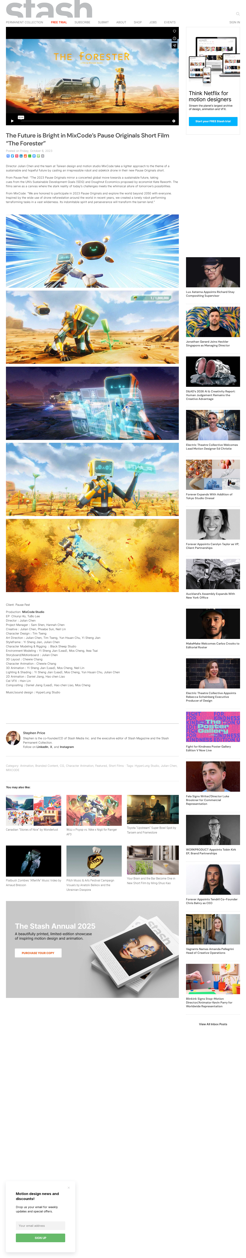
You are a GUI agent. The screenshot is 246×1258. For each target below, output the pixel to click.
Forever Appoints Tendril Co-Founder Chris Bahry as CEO (212, 901)
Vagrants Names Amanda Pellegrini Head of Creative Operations (210, 951)
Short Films (116, 765)
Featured (101, 765)
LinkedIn (42, 747)
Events (170, 22)
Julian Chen (169, 765)
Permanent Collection (24, 22)
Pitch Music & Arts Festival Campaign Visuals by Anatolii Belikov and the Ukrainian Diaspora (90, 885)
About (121, 22)
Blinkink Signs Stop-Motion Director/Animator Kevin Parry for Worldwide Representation (209, 1002)
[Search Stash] (237, 14)
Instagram (67, 747)
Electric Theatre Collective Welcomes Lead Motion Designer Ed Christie (212, 447)
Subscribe (82, 22)
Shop (138, 22)
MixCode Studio (33, 612)
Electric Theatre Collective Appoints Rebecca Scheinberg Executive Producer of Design (211, 696)
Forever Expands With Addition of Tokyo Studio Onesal (209, 496)
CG (62, 765)
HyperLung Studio (147, 765)
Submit (103, 22)
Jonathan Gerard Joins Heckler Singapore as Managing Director (208, 343)
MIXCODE (12, 770)
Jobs (153, 22)
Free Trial (59, 22)
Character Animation (79, 765)
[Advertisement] (213, 198)
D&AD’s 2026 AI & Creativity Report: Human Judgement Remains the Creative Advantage (210, 395)
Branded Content (46, 765)
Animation (26, 765)
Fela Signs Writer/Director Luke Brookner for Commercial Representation (207, 800)
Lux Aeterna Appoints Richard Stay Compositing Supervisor (210, 294)
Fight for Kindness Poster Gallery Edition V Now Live (208, 748)
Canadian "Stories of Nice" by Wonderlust (32, 830)
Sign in (234, 22)
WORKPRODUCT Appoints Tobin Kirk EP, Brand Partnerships (211, 851)
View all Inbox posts (213, 1024)
